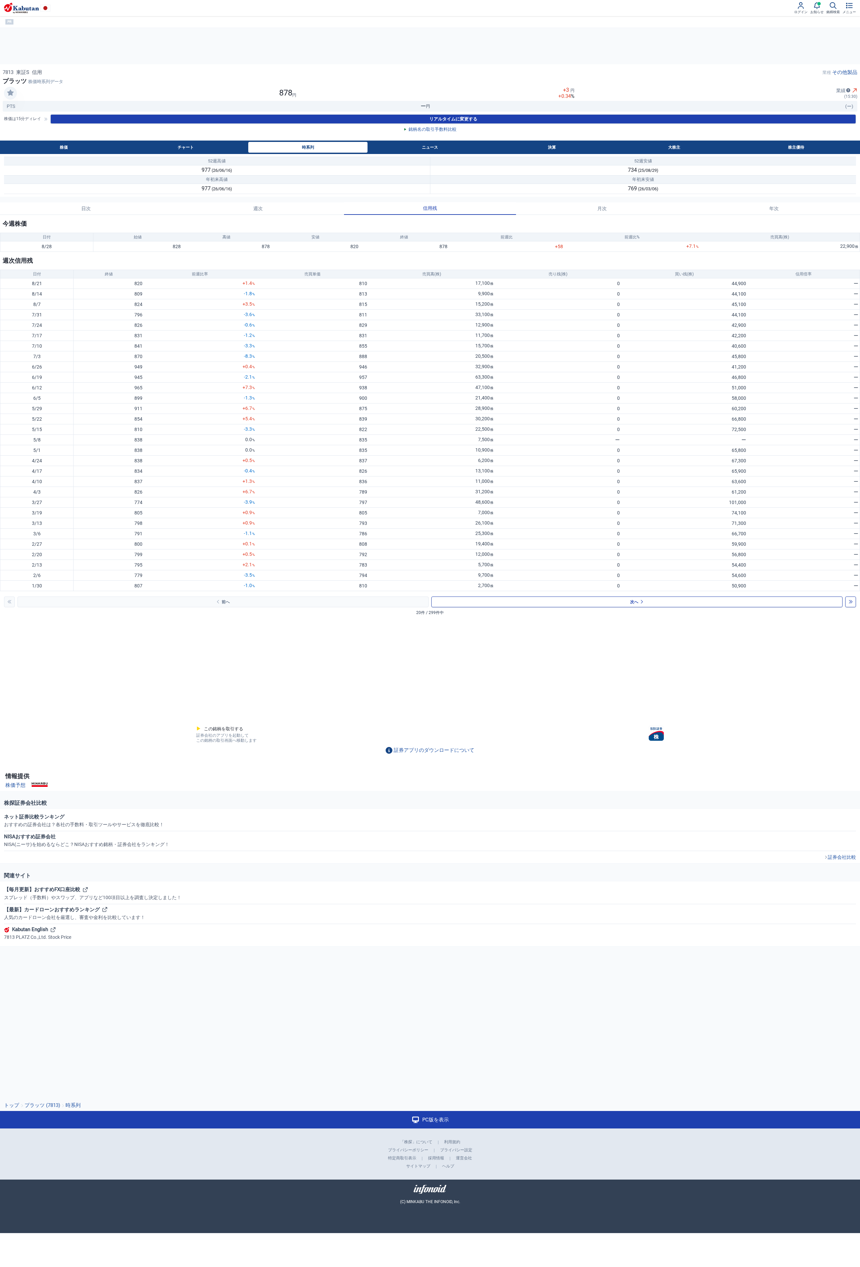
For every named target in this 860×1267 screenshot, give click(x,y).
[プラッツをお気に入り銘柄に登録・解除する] (10, 93)
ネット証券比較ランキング (84, 820)
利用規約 (452, 1142)
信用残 (430, 208)
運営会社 (464, 1158)
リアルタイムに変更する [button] (453, 118)
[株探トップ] (21, 8)
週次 (258, 208)
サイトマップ (418, 1166)
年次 (774, 208)
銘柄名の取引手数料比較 (432, 129)
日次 (86, 208)
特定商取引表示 (402, 1158)
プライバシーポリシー (408, 1150)
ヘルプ (448, 1166)
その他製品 (844, 72)
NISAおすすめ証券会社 (86, 840)
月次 (602, 208)
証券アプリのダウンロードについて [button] (434, 750)
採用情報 (436, 1158)
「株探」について (416, 1142)
